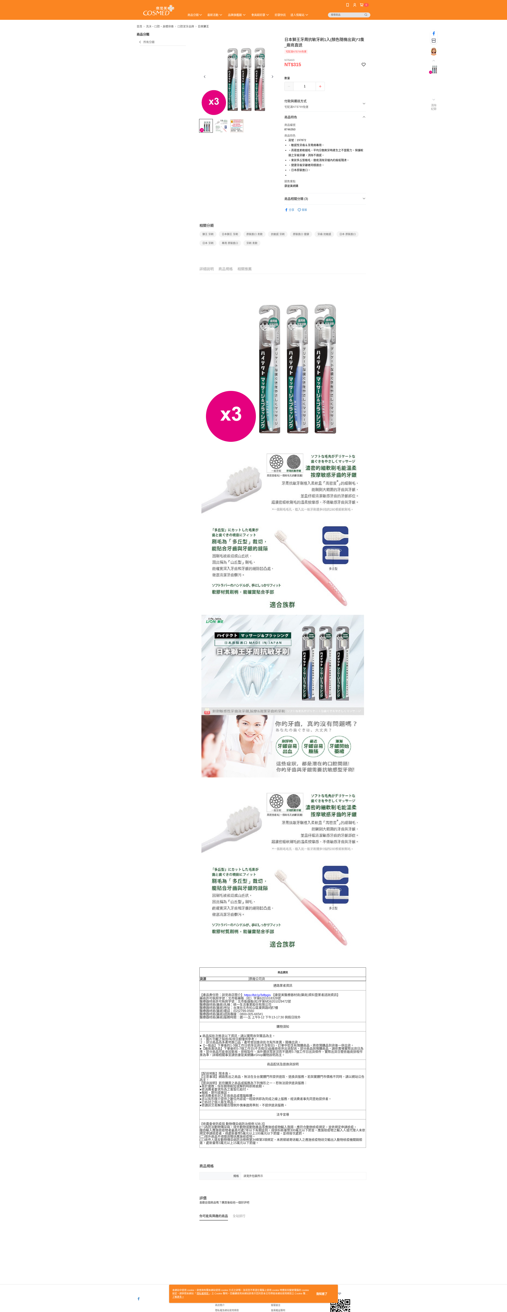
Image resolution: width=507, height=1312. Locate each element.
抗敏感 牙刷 (278, 234)
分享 (291, 209)
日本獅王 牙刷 (230, 234)
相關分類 (206, 226)
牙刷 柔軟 (251, 243)
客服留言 (275, 1305)
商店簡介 (220, 1305)
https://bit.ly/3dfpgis (257, 995)
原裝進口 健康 (301, 234)
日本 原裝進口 (347, 234)
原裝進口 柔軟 (254, 234)
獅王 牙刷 (207, 234)
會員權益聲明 (278, 1310)
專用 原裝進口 (230, 243)
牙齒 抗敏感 (324, 234)
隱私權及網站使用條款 (227, 1310)
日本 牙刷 (207, 243)
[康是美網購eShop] (159, 10)
